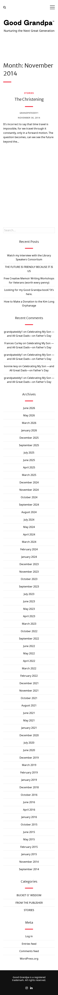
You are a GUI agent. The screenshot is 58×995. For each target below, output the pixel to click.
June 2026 (29, 408)
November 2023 (29, 571)
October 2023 (29, 579)
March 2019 (29, 765)
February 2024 (29, 549)
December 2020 (29, 735)
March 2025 (29, 475)
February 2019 (29, 772)
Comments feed (29, 951)
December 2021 (29, 683)
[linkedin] (31, 988)
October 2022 (29, 631)
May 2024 (29, 527)
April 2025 (29, 467)
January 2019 (29, 780)
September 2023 (29, 586)
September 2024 (29, 504)
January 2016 (29, 817)
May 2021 (29, 720)
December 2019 (29, 757)
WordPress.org (29, 958)
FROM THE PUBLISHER (29, 902)
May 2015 (29, 839)
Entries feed (29, 944)
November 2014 (29, 861)
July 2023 (29, 594)
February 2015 (29, 847)
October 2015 (29, 824)
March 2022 (29, 668)
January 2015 (29, 854)
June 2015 (29, 832)
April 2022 (29, 661)
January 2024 (29, 557)
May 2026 (29, 415)
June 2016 (29, 802)
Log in (29, 936)
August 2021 (29, 705)
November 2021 (29, 690)
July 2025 (29, 452)
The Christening (29, 99)
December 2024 (29, 482)
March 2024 (29, 542)
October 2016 (29, 795)
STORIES (29, 93)
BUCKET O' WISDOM (29, 895)
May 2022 (29, 653)
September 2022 (29, 638)
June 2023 (29, 601)
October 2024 (29, 497)
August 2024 (29, 512)
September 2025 (29, 445)
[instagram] (26, 988)
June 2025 (29, 460)
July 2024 (29, 519)
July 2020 (29, 742)
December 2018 (29, 787)
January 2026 (29, 430)
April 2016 (29, 809)
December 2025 (29, 437)
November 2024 (29, 490)
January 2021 (29, 728)
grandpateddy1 (29, 112)
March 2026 (29, 423)
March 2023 (29, 623)
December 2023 (29, 564)
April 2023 (29, 616)
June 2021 (29, 713)
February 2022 (29, 675)
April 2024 (29, 534)
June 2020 (29, 750)
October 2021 (29, 698)
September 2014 (29, 869)
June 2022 (29, 646)
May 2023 (29, 609)
